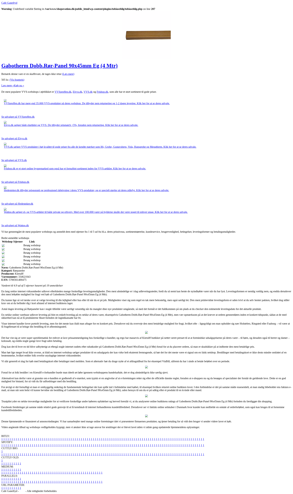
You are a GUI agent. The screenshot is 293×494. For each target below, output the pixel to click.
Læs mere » (7, 85)
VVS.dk (88, 91)
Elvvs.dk (77, 91)
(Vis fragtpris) (16, 79)
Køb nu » (19, 85)
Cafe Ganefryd (9, 2)
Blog (22, 491)
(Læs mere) (68, 74)
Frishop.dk (102, 91)
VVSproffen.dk (63, 91)
